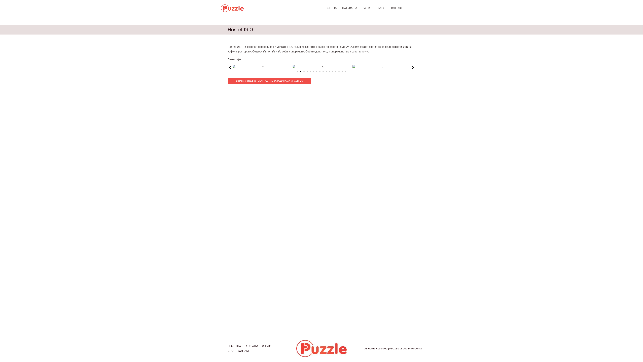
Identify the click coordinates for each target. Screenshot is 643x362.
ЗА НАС (368, 8)
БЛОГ (381, 8)
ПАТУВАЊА (349, 8)
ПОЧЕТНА (330, 8)
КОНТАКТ (396, 8)
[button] (415, 8)
